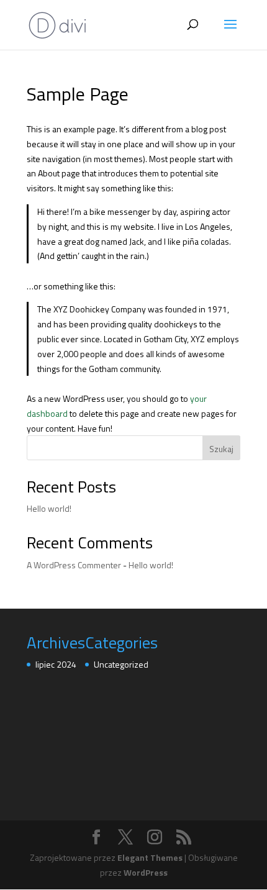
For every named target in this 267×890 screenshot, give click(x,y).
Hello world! (49, 508)
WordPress (146, 872)
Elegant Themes (150, 857)
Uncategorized (121, 664)
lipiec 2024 (55, 664)
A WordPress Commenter (74, 564)
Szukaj (221, 448)
